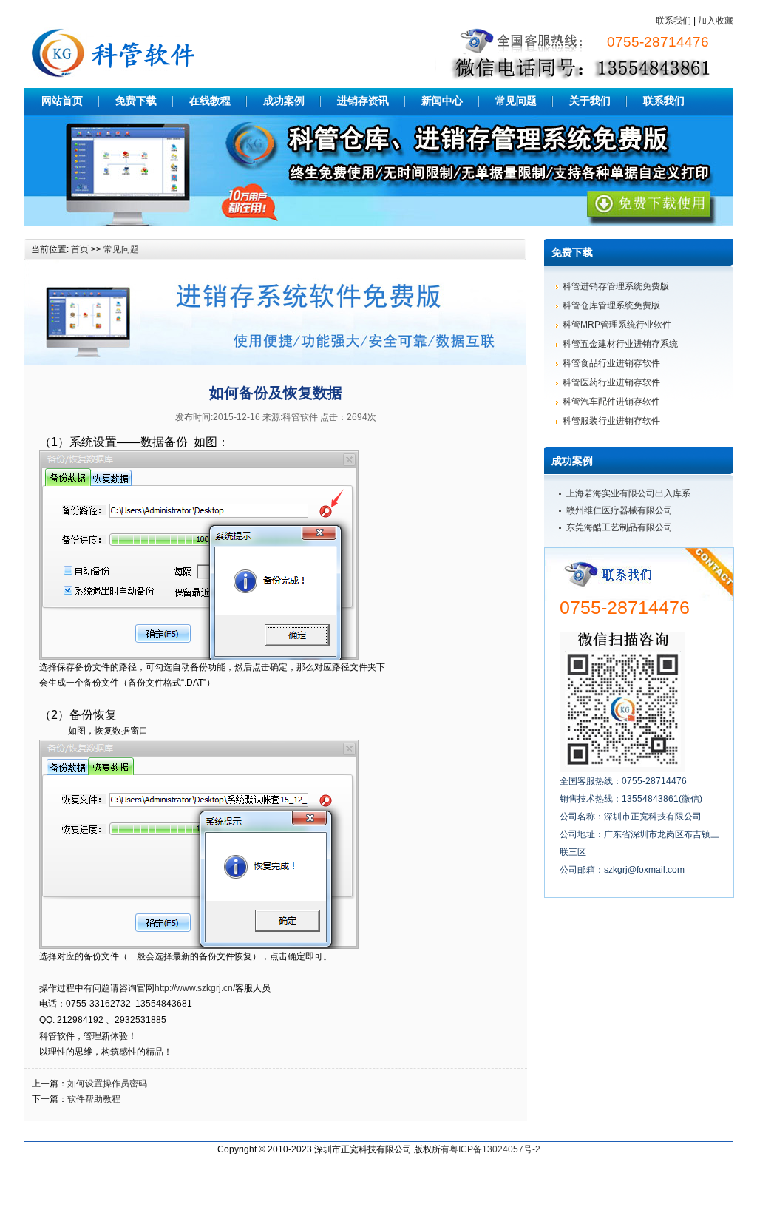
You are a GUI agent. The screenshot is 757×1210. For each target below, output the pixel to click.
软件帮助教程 (93, 1099)
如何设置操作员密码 (107, 1083)
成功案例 (284, 101)
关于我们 (590, 101)
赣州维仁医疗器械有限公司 (619, 510)
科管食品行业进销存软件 (611, 363)
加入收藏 (715, 21)
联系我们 (673, 21)
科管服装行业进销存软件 (611, 421)
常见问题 (516, 101)
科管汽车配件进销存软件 (611, 401)
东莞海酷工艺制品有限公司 (619, 527)
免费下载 (136, 101)
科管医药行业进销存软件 (611, 382)
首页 (80, 249)
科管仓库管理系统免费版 (611, 305)
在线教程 (210, 101)
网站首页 (62, 101)
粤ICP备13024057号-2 (494, 1149)
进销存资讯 (363, 101)
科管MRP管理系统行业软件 (617, 325)
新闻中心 (442, 101)
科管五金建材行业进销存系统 (620, 344)
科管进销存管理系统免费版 (616, 286)
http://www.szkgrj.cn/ (195, 988)
